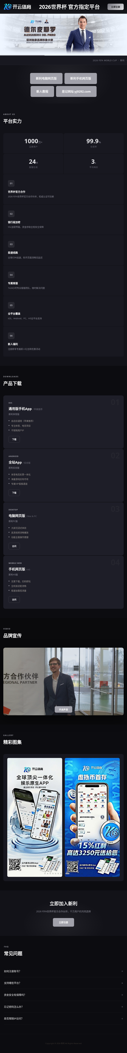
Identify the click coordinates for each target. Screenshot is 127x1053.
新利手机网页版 (80, 78)
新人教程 (42, 91)
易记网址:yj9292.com (76, 91)
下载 (14, 439)
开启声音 (63, 709)
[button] (45, 873)
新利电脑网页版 (46, 78)
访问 (14, 546)
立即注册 (115, 6)
